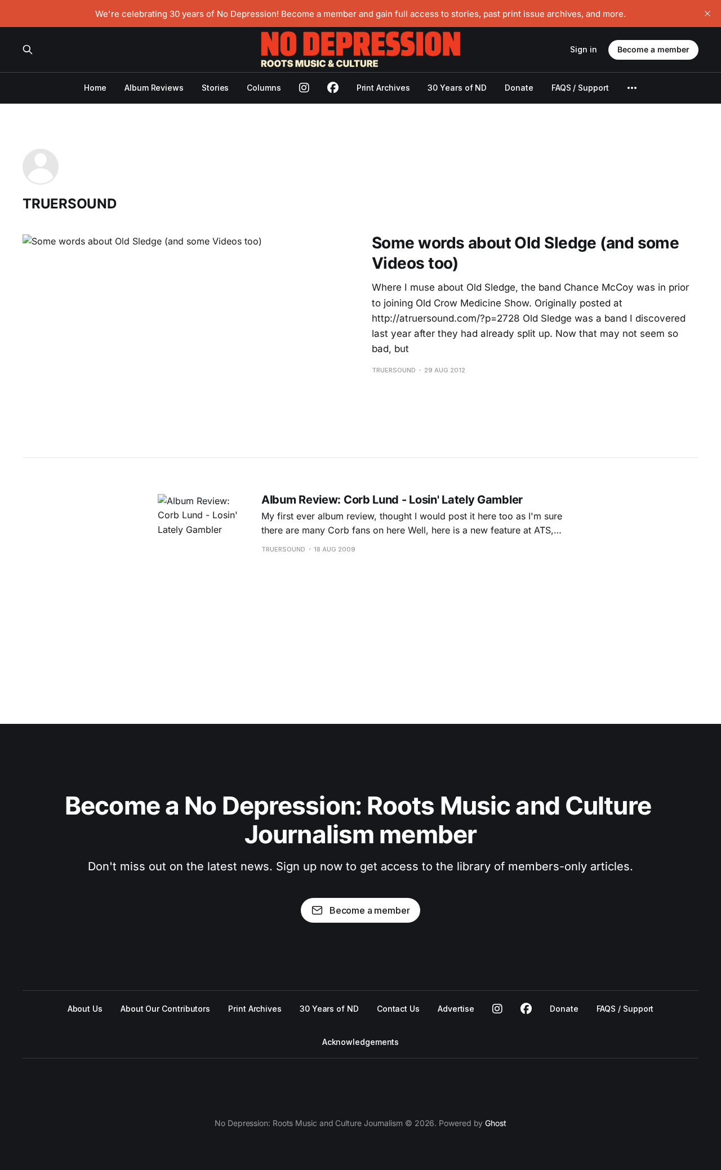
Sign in (583, 49)
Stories (215, 87)
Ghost (495, 1123)
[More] (632, 87)
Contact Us (398, 1008)
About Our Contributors (165, 1008)
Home (95, 87)
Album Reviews (154, 87)
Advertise (456, 1008)
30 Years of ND (457, 87)
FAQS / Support (580, 87)
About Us (85, 1008)
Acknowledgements (360, 1042)
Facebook (526, 1009)
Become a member (653, 49)
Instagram (497, 1009)
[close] (707, 14)
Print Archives (383, 87)
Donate (519, 87)
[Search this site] (27, 49)
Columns (264, 87)
